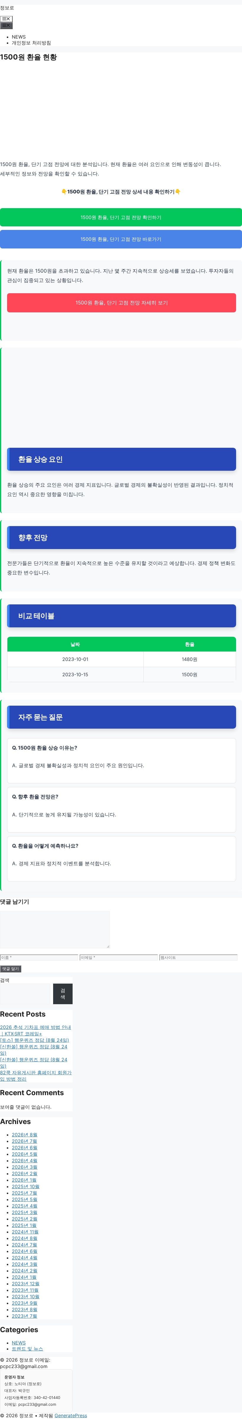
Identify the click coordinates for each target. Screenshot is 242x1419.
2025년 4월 (24, 1206)
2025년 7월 (24, 1193)
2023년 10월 (26, 1296)
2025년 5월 (24, 1199)
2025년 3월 (24, 1212)
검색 (4, 980)
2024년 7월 (24, 1245)
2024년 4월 (24, 1258)
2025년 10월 (26, 1186)
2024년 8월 (24, 1238)
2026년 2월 (24, 1173)
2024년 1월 (24, 1277)
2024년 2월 (24, 1271)
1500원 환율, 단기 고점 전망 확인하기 (121, 217)
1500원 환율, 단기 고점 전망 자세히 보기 (122, 303)
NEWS (19, 37)
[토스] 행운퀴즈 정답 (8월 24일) (34, 1040)
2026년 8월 (24, 1135)
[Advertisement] (121, 112)
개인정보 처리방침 (31, 43)
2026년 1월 (24, 1180)
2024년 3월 (24, 1264)
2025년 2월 (24, 1219)
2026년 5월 (24, 1154)
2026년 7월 (24, 1141)
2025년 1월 (24, 1225)
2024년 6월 (24, 1251)
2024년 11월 (25, 1232)
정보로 (7, 8)
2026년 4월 (24, 1160)
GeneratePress (71, 1415)
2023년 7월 (24, 1316)
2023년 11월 (25, 1290)
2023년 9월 (24, 1303)
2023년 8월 (24, 1309)
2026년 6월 (24, 1148)
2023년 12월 (26, 1284)
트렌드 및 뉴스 (27, 1349)
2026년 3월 (24, 1167)
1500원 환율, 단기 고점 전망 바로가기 (121, 239)
